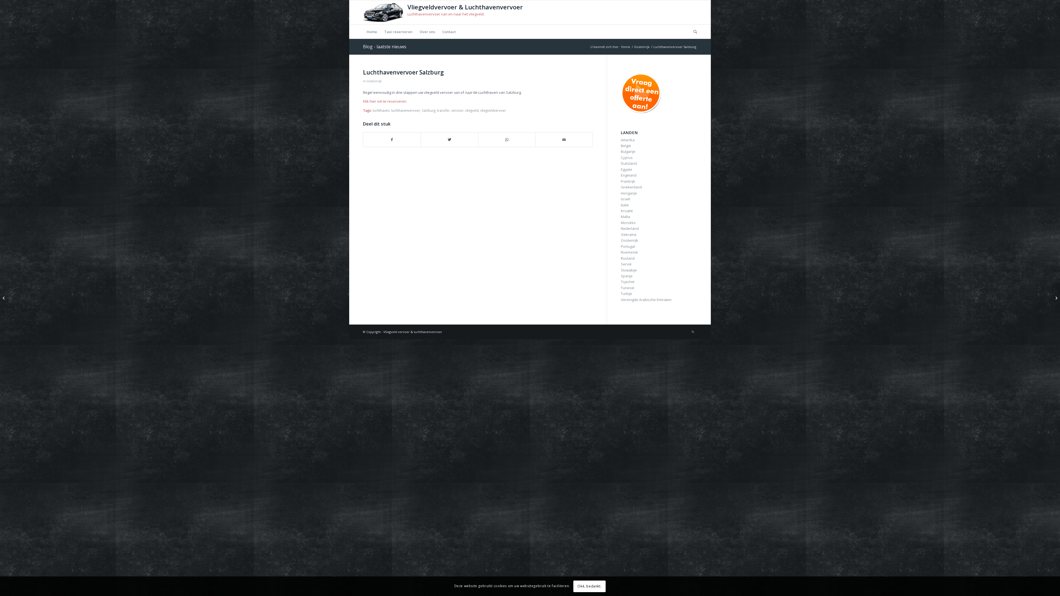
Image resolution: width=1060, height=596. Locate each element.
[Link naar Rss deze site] (693, 332)
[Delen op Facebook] (392, 139)
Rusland (628, 258)
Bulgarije (628, 151)
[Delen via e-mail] (564, 139)
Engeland (629, 175)
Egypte (626, 169)
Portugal (628, 246)
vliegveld (472, 110)
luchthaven (381, 110)
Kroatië (627, 210)
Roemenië (629, 252)
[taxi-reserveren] (642, 93)
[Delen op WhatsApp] (507, 139)
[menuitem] (372, 32)
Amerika (628, 139)
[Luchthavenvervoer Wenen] (4, 298)
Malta (625, 216)
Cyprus (627, 157)
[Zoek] (693, 32)
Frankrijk (628, 181)
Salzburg (428, 110)
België (626, 145)
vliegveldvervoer (493, 110)
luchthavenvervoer (405, 110)
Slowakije (629, 270)
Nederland (630, 228)
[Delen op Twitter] (449, 139)
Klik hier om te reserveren (384, 101)
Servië (626, 264)
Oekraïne (629, 234)
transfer (443, 110)
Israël (625, 198)
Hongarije (629, 193)
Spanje (627, 275)
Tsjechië (628, 281)
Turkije (626, 293)
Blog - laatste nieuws (384, 47)
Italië (625, 205)
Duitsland (629, 163)
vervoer (457, 110)
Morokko (628, 222)
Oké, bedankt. (589, 586)
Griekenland (631, 187)
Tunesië (627, 287)
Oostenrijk (374, 81)
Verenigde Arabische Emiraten (646, 299)
